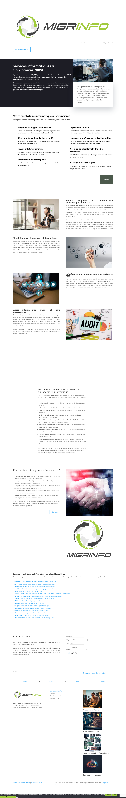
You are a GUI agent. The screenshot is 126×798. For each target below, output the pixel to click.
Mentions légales (36, 783)
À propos (98, 43)
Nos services (88, 43)
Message (68, 649)
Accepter (108, 795)
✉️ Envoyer (72, 653)
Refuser (114, 795)
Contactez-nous (22, 49)
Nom (67, 636)
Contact (110, 43)
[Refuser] (17, 797)
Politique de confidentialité (21, 783)
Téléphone (69, 640)
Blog (104, 43)
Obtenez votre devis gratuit (94, 673)
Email (67, 643)
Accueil (80, 43)
